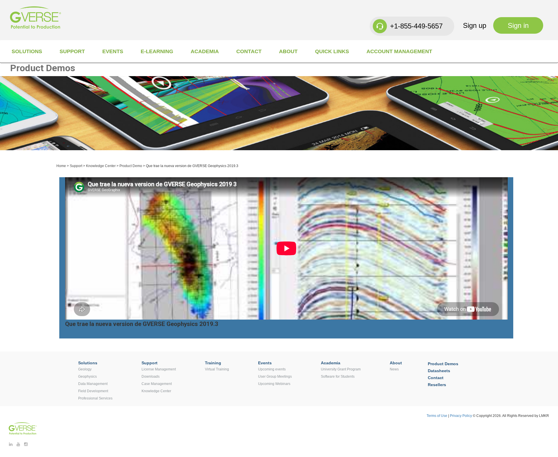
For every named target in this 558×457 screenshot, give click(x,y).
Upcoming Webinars (274, 384)
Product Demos (443, 363)
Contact (249, 51)
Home (61, 166)
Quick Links (332, 51)
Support (72, 51)
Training (213, 363)
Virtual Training (217, 369)
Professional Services (95, 398)
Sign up (474, 25)
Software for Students (338, 376)
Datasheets (439, 370)
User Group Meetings (275, 376)
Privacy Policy (461, 416)
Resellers (437, 384)
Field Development (93, 391)
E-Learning (157, 51)
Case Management (157, 384)
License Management (159, 369)
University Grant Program (341, 369)
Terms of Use (437, 416)
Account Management (399, 51)
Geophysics (87, 376)
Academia (205, 51)
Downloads (151, 376)
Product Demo (130, 166)
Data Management (93, 384)
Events (112, 51)
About (288, 51)
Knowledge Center (101, 166)
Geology (85, 369)
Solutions (27, 51)
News (394, 369)
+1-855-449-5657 (416, 26)
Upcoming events (272, 369)
